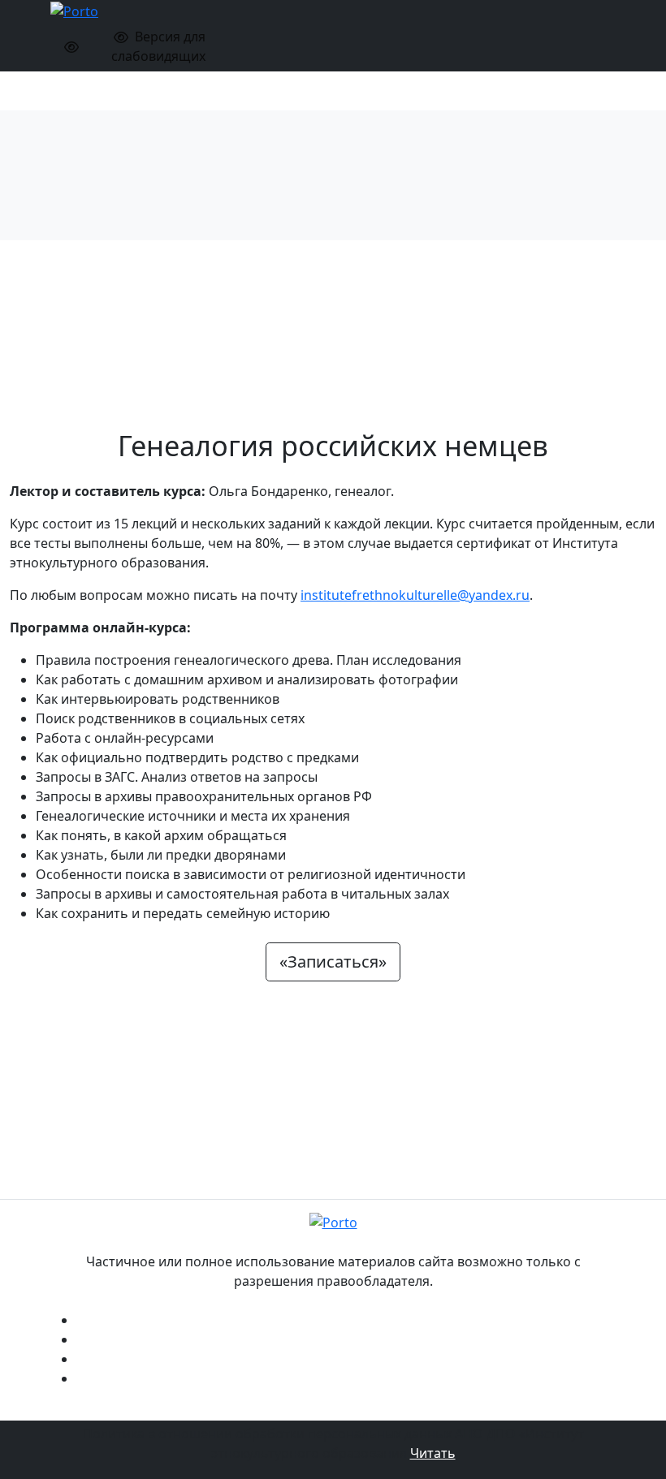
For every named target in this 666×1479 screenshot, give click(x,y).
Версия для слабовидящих (158, 46)
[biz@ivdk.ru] (346, 1376)
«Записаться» (333, 961)
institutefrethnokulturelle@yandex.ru (415, 595)
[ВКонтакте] (346, 1318)
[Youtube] (346, 1357)
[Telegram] (346, 1337)
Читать (433, 1453)
